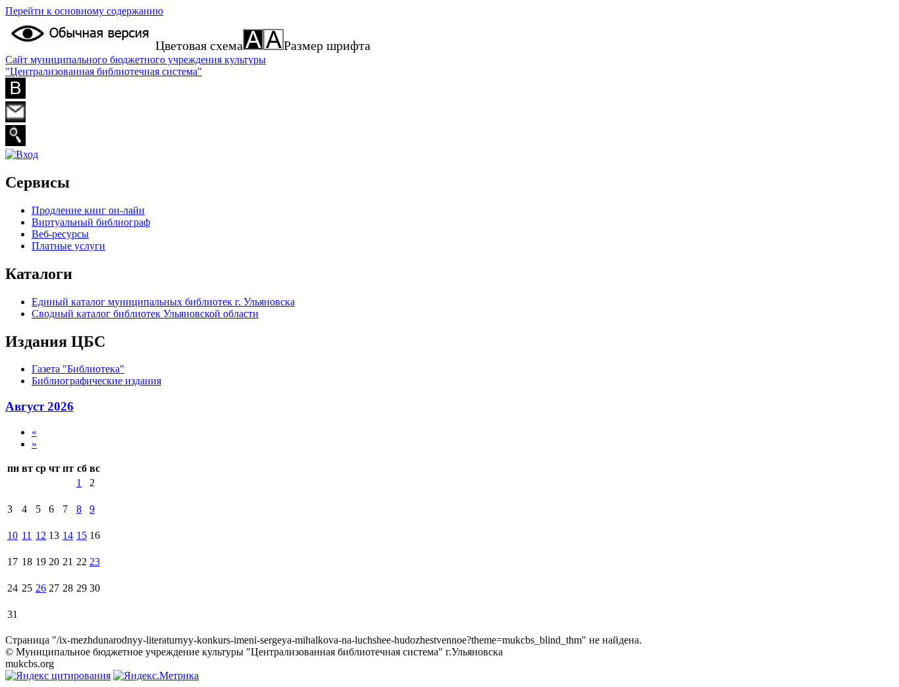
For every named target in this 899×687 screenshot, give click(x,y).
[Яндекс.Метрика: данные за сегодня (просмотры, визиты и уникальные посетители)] (156, 676)
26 (41, 588)
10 (12, 535)
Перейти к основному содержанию (84, 10)
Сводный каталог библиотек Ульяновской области (145, 313)
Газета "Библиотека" (78, 368)
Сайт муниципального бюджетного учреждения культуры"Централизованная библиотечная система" (135, 65)
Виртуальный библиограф (91, 222)
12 (41, 535)
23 (95, 561)
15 (81, 535)
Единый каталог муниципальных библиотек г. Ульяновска (163, 301)
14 (68, 535)
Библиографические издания (96, 380)
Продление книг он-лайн (88, 210)
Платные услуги (68, 245)
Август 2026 (39, 406)
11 (27, 535)
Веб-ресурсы (60, 234)
